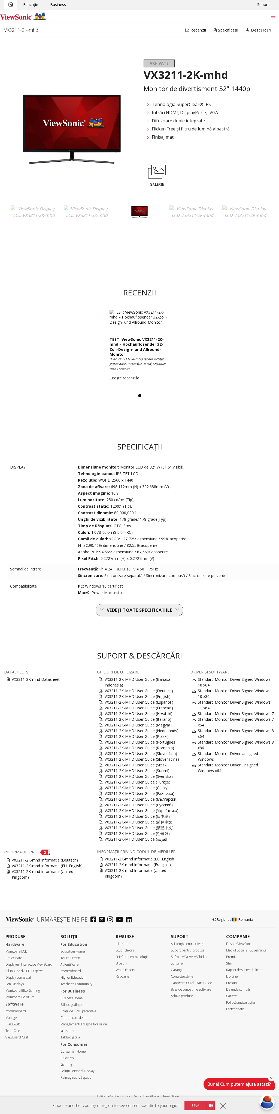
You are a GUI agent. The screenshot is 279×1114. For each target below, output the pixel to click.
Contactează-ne (182, 976)
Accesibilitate (171, 1096)
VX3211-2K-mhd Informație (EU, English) (47, 865)
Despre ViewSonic (239, 943)
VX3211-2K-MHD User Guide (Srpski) (137, 764)
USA (195, 1105)
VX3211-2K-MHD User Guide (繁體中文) (139, 827)
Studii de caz (125, 950)
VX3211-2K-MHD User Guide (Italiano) (138, 719)
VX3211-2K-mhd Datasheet (36, 679)
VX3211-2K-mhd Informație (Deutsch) (45, 860)
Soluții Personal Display (77, 1071)
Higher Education (73, 977)
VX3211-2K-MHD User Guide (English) (138, 696)
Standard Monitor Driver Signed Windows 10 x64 (234, 682)
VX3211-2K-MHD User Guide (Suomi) (137, 770)
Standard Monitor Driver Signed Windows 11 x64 (234, 705)
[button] (45, 851)
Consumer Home (73, 1051)
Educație (30, 4)
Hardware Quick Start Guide (191, 983)
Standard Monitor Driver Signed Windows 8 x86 (236, 744)
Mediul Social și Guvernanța (246, 950)
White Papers (125, 970)
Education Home (72, 951)
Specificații (227, 30)
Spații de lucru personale (78, 1011)
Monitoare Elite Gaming (22, 990)
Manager (11, 1017)
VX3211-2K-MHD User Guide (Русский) (139, 804)
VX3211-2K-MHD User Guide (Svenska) (139, 776)
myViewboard (15, 1011)
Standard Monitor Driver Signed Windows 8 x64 (236, 733)
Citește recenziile (124, 377)
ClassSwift (12, 1024)
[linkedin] (130, 920)
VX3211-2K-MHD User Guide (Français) (139, 707)
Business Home (71, 998)
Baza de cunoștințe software (191, 989)
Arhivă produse (182, 996)
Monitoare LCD (16, 951)
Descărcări (260, 30)
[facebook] (94, 920)
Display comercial (18, 977)
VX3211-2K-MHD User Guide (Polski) (137, 736)
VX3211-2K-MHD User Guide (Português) (141, 742)
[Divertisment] (10, 4)
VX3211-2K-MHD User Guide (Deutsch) (139, 690)
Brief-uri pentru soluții (132, 956)
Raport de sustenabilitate (244, 970)
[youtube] (121, 920)
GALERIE (157, 184)
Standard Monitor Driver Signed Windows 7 (236, 713)
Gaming (66, 1064)
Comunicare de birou (76, 1017)
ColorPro (67, 1058)
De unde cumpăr (238, 989)
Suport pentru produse (187, 950)
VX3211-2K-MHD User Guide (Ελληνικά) (139, 793)
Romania (245, 919)
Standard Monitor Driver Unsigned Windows (228, 756)
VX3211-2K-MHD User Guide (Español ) (139, 702)
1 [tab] (139, 395)
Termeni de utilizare (146, 1096)
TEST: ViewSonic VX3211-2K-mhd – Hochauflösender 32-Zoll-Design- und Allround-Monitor (137, 347)
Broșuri (121, 963)
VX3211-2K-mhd (21, 30)
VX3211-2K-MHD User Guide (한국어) (137, 833)
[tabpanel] (140, 347)
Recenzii (197, 30)
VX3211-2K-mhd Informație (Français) (138, 864)
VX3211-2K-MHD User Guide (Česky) (137, 787)
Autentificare (69, 964)
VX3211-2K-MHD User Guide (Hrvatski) (138, 713)
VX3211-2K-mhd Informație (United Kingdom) (42, 874)
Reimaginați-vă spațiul (76, 1077)
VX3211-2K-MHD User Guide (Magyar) (138, 725)
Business (58, 4)
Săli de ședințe (70, 1004)
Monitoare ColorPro (20, 997)
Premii (231, 956)
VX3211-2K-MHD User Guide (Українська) (141, 810)
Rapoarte (122, 976)
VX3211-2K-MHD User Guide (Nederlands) (141, 730)
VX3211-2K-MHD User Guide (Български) (141, 799)
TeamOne (12, 1030)
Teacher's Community (76, 984)
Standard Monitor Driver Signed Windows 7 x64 (236, 722)
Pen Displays (14, 984)
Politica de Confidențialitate (113, 1096)
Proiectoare (13, 958)
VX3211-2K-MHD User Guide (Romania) (139, 747)
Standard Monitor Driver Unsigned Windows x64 (228, 767)
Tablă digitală (70, 1037)
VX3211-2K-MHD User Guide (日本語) (137, 816)
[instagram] (111, 920)
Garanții (177, 970)
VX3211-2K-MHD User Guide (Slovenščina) (142, 759)
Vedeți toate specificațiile (139, 610)
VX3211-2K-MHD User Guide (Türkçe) (137, 782)
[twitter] (103, 920)
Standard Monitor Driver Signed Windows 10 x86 (234, 693)
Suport (263, 4)
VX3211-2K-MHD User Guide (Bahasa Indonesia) (137, 682)
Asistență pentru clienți (187, 943)
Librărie (121, 943)
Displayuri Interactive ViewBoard (28, 964)
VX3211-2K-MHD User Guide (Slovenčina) (141, 753)
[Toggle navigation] (273, 16)
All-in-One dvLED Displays (24, 971)
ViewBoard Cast (16, 1037)
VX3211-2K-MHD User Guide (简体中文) (139, 822)
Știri (229, 963)
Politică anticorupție (240, 1002)
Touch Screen (70, 958)
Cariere (231, 996)
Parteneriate (235, 1009)
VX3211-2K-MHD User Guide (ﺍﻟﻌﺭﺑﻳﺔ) (137, 839)
